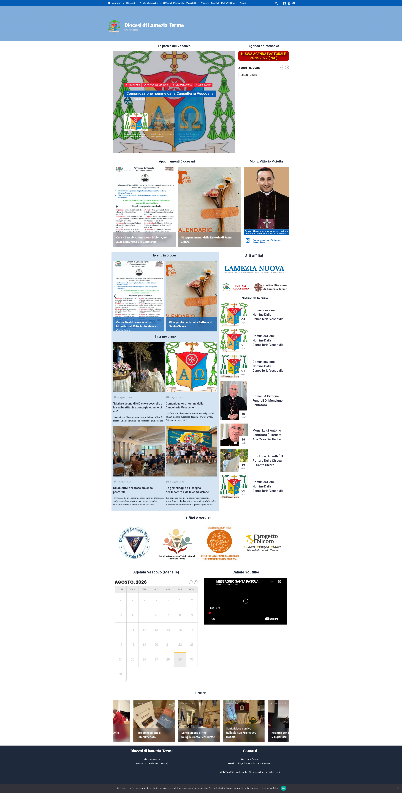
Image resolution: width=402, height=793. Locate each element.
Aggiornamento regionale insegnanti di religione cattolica (276, 732)
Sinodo (205, 3)
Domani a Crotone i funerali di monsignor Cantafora (268, 400)
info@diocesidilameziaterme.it (253, 763)
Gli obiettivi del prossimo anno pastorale (161, 93)
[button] (117, 207)
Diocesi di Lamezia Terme (154, 25)
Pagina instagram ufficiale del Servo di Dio (267, 241)
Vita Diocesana (179, 85)
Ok (283, 788)
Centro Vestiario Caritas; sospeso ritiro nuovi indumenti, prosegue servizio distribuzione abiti (191, 326)
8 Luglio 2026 (176, 481)
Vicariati (191, 3)
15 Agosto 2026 (125, 397)
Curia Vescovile (149, 3)
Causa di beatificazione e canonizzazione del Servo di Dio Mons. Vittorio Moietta (266, 232)
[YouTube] (293, 3)
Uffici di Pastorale (174, 3)
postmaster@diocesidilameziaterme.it (257, 772)
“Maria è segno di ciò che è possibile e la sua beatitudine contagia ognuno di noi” (137, 407)
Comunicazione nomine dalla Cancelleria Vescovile (268, 314)
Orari (243, 3)
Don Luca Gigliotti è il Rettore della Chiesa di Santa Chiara (268, 460)
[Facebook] (284, 3)
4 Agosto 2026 (177, 397)
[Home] (109, 3)
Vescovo (116, 3)
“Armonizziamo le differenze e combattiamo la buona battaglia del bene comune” (190, 138)
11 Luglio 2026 (124, 481)
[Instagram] (289, 3)
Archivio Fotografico (223, 3)
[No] (398, 788)
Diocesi (130, 3)
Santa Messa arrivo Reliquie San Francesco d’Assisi (185, 732)
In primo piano (133, 85)
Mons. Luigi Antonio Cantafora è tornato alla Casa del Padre (267, 435)
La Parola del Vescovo (156, 85)
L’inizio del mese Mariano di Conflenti (205, 237)
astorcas (140, 99)
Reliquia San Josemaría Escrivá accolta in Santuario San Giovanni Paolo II (161, 138)
